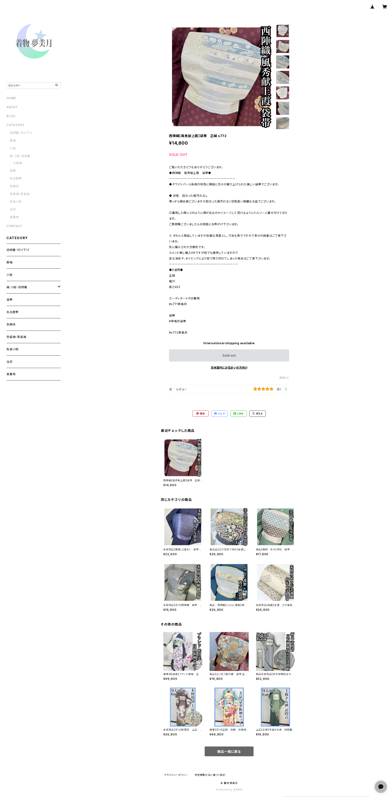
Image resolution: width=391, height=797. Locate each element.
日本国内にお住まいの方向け (229, 367)
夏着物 (14, 217)
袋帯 (13, 170)
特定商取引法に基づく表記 (210, 774)
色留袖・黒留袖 (20, 194)
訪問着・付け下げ (21, 132)
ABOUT (12, 107)
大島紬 (17, 163)
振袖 (13, 140)
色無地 (14, 186)
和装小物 (16, 201)
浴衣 (13, 209)
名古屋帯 (16, 178)
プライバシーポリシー (176, 774)
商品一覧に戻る (229, 752)
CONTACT (15, 226)
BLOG (11, 116)
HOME (11, 98)
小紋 (13, 148)
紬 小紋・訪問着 (20, 156)
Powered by (224, 789)
